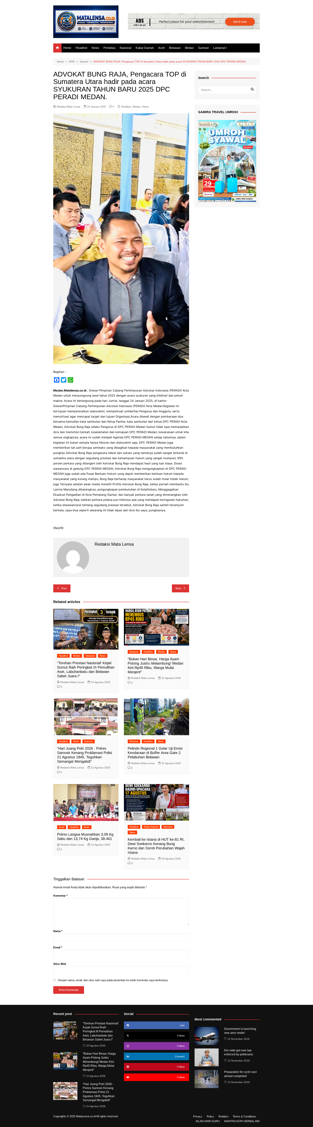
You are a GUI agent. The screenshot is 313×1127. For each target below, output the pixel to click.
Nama (57, 931)
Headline (81, 47)
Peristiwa (109, 47)
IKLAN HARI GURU (208, 1121)
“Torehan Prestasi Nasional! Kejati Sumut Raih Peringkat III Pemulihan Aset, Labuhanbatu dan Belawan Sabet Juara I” (100, 1031)
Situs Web (59, 963)
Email (57, 947)
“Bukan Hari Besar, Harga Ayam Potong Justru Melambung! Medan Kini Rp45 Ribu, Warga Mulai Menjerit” (99, 1061)
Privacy (197, 1116)
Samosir (203, 47)
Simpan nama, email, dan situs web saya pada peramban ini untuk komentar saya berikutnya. (113, 980)
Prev (64, 588)
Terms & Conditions (244, 1116)
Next (178, 588)
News (95, 47)
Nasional (125, 47)
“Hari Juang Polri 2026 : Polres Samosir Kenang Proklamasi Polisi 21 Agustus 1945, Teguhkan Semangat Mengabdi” (99, 1092)
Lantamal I (220, 47)
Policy (210, 1116)
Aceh (161, 47)
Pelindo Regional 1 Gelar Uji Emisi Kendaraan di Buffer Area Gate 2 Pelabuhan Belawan (155, 752)
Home (67, 47)
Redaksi (223, 1116)
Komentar (60, 895)
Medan (189, 47)
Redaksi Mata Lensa (68, 106)
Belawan (175, 47)
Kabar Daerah (145, 47)
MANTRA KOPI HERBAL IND (242, 1121)
